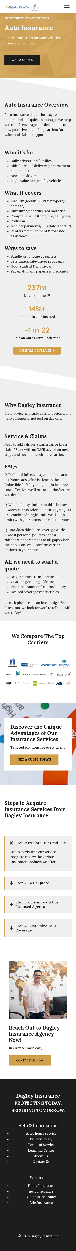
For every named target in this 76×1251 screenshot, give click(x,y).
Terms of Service (41, 1145)
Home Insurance (41, 1186)
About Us (41, 1156)
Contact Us (41, 1162)
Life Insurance (41, 1203)
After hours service (41, 1134)
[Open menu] (67, 7)
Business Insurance (41, 1197)
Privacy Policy (41, 1139)
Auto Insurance (41, 1191)
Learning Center (41, 1150)
